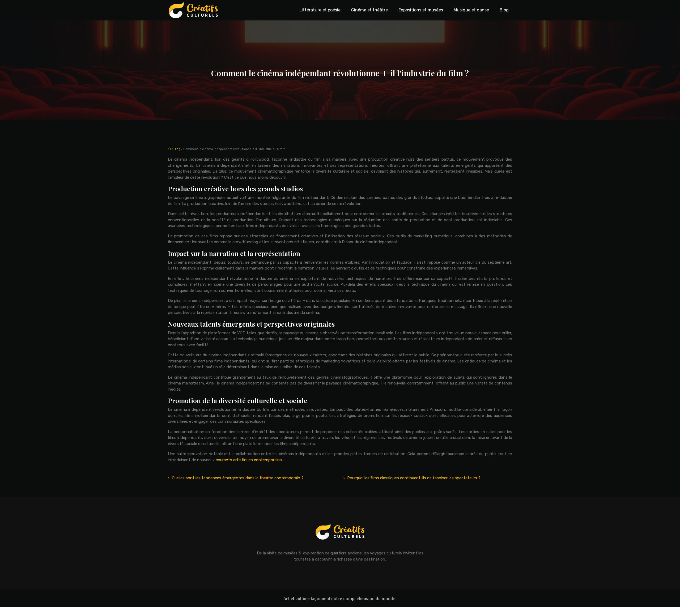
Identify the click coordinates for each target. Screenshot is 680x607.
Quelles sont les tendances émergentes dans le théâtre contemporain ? (238, 478)
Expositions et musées (420, 9)
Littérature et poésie (320, 9)
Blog (504, 9)
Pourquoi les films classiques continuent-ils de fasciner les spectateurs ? (414, 478)
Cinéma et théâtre (369, 9)
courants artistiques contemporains (249, 460)
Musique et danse (471, 9)
